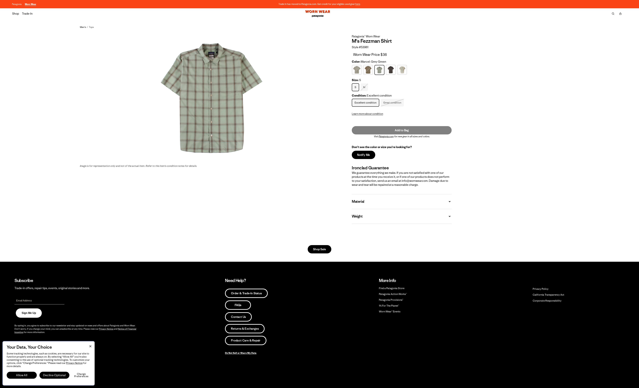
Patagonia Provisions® (391, 299)
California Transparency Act (548, 294)
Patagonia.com (386, 136)
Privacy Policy (540, 288)
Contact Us (238, 317)
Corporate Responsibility (547, 300)
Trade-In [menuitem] (27, 13)
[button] (620, 13)
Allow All (21, 375)
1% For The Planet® (389, 305)
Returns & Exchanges (245, 329)
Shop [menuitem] (15, 13)
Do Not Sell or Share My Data (240, 352)
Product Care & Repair (245, 340)
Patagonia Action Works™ (393, 294)
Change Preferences (81, 375)
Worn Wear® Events (389, 311)
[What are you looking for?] (613, 13)
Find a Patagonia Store (391, 288)
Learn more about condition (367, 113)
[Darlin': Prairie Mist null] (368, 70)
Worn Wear (30, 4)
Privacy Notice (106, 329)
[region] (49, 363)
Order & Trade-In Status (246, 293)
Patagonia (17, 4)
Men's (83, 27)
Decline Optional (54, 375)
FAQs (238, 305)
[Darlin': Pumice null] (357, 70)
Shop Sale (319, 249)
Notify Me (363, 155)
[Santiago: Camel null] (402, 70)
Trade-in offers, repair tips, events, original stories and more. (52, 288)
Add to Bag (402, 130)
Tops (91, 27)
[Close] (90, 346)
